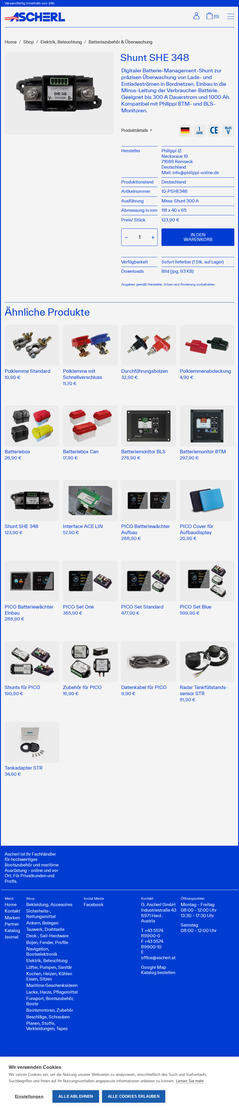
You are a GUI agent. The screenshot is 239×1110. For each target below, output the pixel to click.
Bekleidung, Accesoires (49, 904)
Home (11, 41)
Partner (12, 924)
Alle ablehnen (75, 1096)
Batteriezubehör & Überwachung (120, 41)
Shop (28, 41)
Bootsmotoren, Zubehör (49, 1010)
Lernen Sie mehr (190, 1081)
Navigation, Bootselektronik (41, 951)
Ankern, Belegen (42, 922)
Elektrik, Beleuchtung (61, 41)
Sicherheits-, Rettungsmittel (41, 913)
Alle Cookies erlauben (133, 1096)
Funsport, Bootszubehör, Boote (50, 1001)
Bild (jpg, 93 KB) (177, 271)
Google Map (153, 967)
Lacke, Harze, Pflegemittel (52, 992)
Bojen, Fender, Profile (47, 942)
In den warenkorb (198, 237)
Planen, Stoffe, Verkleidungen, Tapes (47, 1026)
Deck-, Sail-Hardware (47, 935)
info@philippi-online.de (196, 172)
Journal (11, 936)
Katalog (12, 930)
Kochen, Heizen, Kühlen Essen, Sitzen (49, 976)
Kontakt (12, 910)
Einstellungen (29, 1096)
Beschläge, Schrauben (48, 1016)
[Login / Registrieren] (196, 15)
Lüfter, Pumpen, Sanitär (49, 967)
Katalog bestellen (158, 972)
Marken (12, 917)
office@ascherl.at (158, 957)
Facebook (93, 904)
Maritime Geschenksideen (52, 985)
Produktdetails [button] (134, 130)
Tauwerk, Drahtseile (45, 929)
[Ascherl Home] (35, 17)
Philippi (169, 150)
